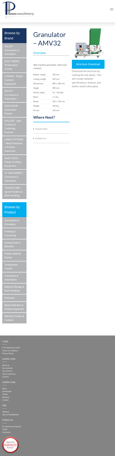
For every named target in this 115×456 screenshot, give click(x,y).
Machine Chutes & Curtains (14, 318)
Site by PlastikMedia (10, 415)
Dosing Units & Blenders (12, 244)
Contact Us (40, 138)
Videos (5, 394)
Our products (7, 368)
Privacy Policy (8, 354)
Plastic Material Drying (12, 255)
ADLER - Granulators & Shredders (11, 50)
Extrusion (9, 298)
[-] (18, 10)
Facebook (6, 432)
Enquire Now (41, 129)
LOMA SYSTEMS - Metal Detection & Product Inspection (13, 145)
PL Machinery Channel (11, 427)
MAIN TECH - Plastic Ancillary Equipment (12, 162)
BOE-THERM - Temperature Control (12, 65)
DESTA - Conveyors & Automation (11, 95)
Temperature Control (11, 266)
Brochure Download (88, 64)
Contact (5, 400)
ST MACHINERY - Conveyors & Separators (14, 177)
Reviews (5, 397)
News (4, 389)
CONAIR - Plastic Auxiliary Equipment (13, 80)
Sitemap (5, 412)
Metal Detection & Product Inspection (14, 307)
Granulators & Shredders (11, 222)
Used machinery (9, 374)
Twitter (4, 429)
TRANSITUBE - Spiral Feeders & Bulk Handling (13, 192)
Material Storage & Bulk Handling (14, 289)
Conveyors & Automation (11, 278)
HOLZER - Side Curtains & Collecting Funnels (12, 127)
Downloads (7, 391)
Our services (7, 371)
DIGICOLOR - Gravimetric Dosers (11, 110)
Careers (5, 377)
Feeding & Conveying (10, 233)
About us (5, 365)
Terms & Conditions (10, 351)
